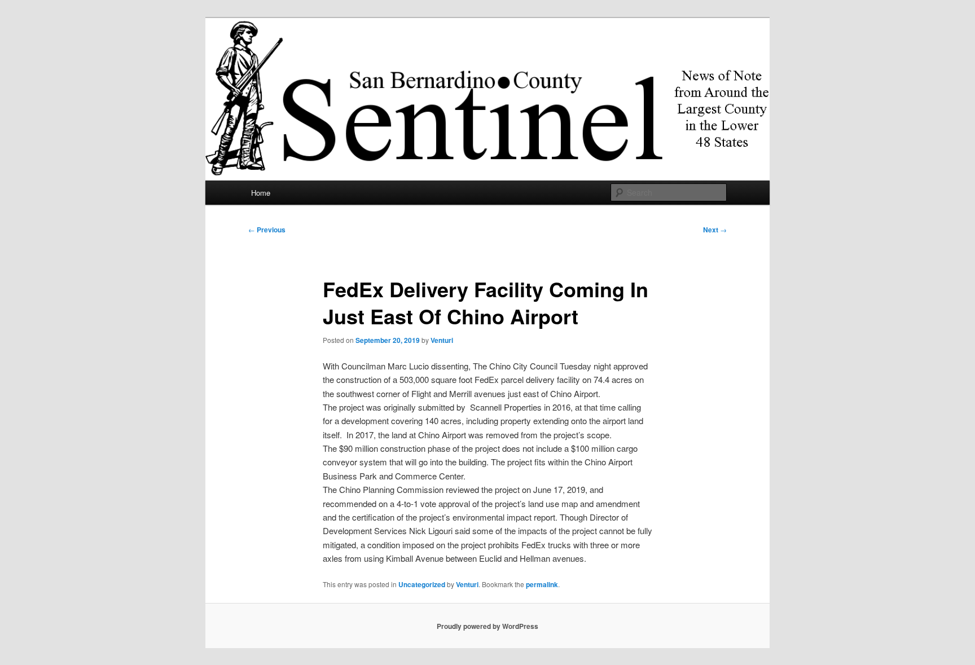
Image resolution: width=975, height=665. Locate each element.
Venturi (442, 340)
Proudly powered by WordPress (487, 626)
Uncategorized (421, 584)
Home (260, 192)
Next (715, 229)
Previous (267, 229)
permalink (542, 584)
